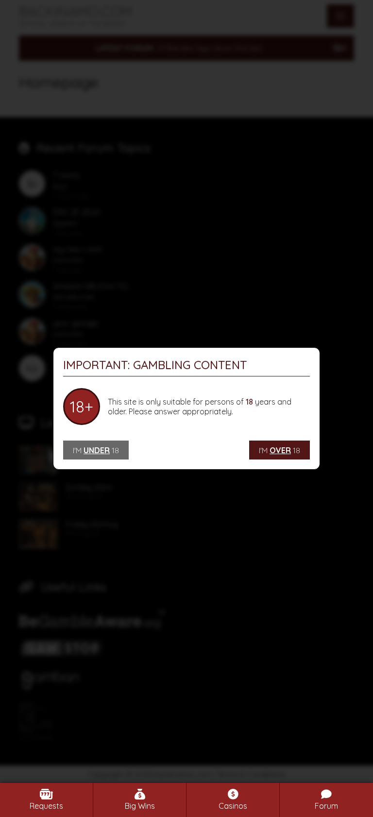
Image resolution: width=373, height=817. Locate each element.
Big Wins (140, 806)
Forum (326, 806)
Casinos (233, 806)
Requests (46, 806)
